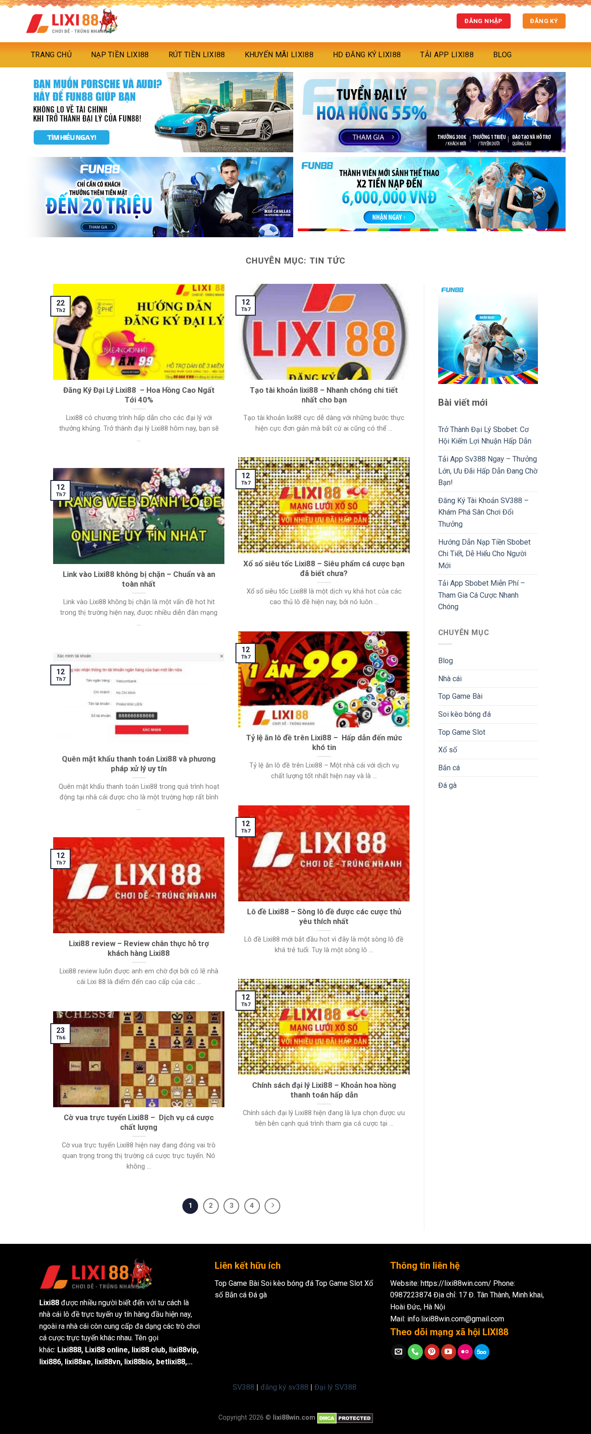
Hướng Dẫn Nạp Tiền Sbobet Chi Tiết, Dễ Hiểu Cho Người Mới (484, 554)
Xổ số (447, 749)
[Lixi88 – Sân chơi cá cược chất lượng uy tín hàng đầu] (71, 21)
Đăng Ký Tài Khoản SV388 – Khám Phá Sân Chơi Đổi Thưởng (483, 512)
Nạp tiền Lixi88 (120, 54)
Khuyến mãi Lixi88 (279, 54)
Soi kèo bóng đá (464, 714)
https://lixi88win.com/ (456, 1283)
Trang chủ (51, 54)
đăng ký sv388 (284, 1387)
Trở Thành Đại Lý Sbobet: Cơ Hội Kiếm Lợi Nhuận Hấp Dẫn (484, 435)
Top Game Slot (461, 732)
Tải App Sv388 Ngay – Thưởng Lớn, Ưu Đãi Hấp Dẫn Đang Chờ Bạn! (487, 471)
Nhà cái (450, 678)
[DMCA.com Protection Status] (345, 1418)
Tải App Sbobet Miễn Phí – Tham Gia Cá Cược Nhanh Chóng (481, 595)
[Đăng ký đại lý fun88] (159, 112)
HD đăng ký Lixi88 (367, 54)
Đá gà (447, 785)
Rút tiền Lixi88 (197, 54)
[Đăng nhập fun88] (432, 197)
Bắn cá (449, 767)
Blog (502, 54)
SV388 (243, 1387)
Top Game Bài (460, 696)
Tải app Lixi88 (446, 54)
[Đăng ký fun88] (488, 334)
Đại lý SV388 (335, 1387)
